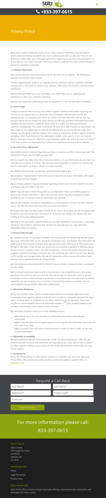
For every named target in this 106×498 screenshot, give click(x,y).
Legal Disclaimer (18, 474)
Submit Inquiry (27, 407)
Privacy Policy (17, 478)
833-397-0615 (53, 430)
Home (13, 470)
